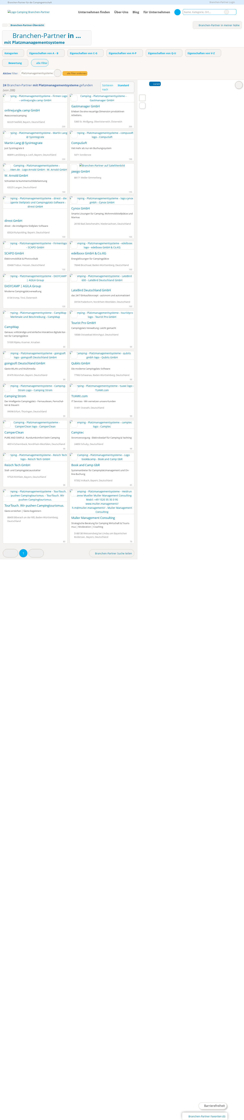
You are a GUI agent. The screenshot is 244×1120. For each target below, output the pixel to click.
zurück (156, 84)
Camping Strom (15, 396)
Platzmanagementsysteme (37, 73)
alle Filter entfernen (76, 73)
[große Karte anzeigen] (142, 98)
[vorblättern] (58, 100)
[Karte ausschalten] (239, 85)
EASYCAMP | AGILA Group (22, 286)
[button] (10, 553)
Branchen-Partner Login (222, 2)
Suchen (233, 12)
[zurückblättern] (12, 100)
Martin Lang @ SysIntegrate (23, 143)
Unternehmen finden (94, 12)
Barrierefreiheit (214, 1106)
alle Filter (42, 63)
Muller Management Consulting (93, 518)
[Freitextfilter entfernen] (226, 12)
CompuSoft (79, 143)
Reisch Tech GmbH (17, 465)
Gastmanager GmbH (85, 106)
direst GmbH (13, 221)
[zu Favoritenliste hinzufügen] (7, 98)
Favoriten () (206, 1116)
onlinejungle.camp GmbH (22, 110)
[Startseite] (4, 25)
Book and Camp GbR (85, 465)
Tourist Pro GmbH (83, 323)
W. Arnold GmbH (16, 175)
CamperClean (14, 432)
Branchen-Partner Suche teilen (113, 553)
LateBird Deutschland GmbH (91, 290)
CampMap (11, 327)
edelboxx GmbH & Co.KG (88, 253)
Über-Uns (121, 12)
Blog (136, 12)
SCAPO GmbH (14, 253)
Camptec (77, 432)
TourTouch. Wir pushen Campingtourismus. (34, 505)
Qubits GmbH (80, 363)
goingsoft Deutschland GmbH (24, 363)
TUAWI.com (79, 396)
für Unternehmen (156, 12)
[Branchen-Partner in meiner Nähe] (142, 106)
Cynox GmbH (80, 208)
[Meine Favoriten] (177, 12)
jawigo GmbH (80, 171)
